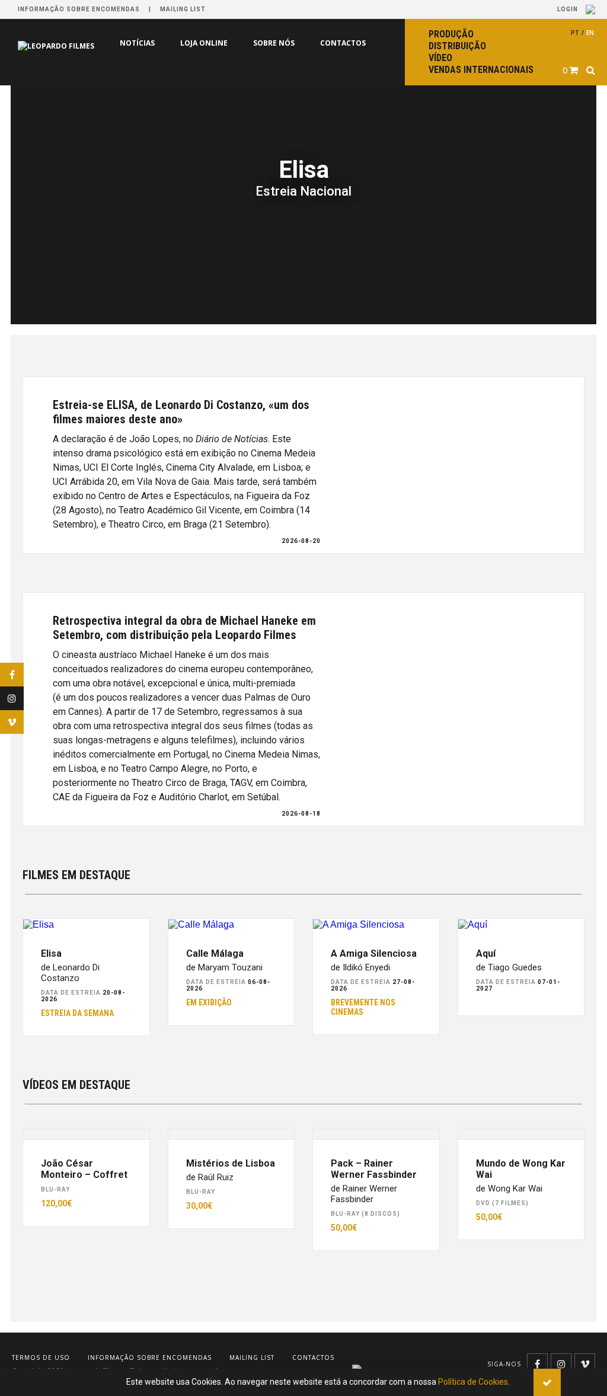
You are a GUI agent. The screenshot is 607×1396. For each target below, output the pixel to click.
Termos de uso (41, 1357)
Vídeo (440, 57)
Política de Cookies (473, 1382)
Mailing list (183, 9)
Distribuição (457, 46)
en (590, 32)
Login (568, 9)
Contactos (343, 43)
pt (575, 32)
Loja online (204, 43)
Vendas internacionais (481, 69)
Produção (451, 34)
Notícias (137, 43)
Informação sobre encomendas (79, 9)
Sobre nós (274, 43)
